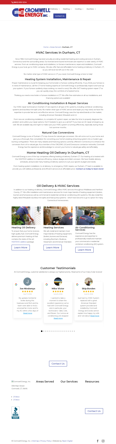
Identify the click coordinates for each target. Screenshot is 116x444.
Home (42, 9)
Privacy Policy (45, 441)
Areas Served (55, 47)
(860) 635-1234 (20, 2)
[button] (41, 331)
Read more (27, 313)
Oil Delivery (53, 9)
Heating (66, 9)
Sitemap (35, 441)
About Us (44, 16)
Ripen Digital (67, 441)
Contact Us (59, 16)
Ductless (90, 9)
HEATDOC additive (19, 242)
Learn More (20, 247)
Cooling (78, 9)
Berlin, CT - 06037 (43, 399)
